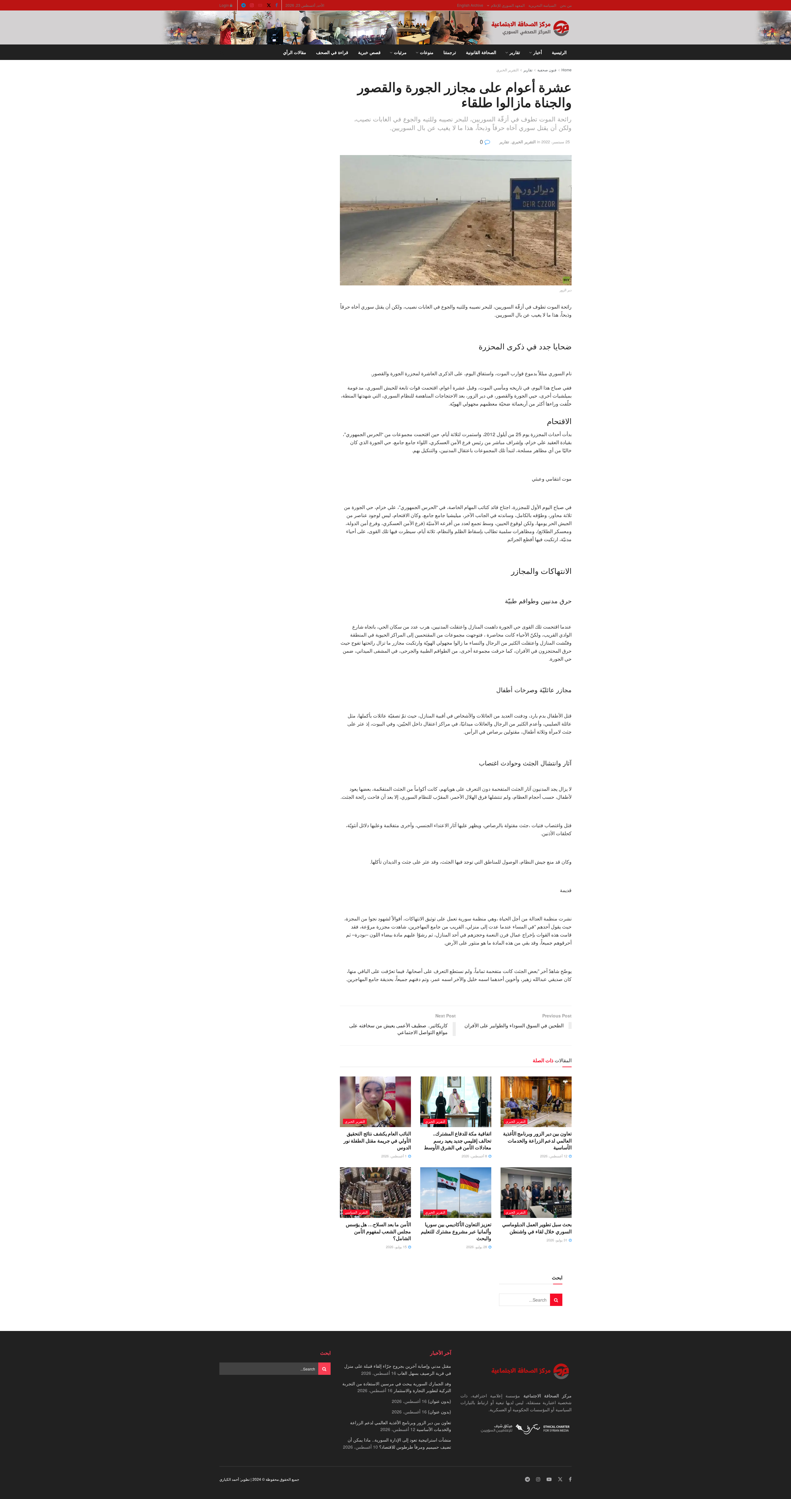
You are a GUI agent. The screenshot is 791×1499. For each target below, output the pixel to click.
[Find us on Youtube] (260, 5)
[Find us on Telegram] (243, 5)
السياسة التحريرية (542, 5)
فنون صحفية (546, 69)
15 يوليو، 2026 (397, 1246)
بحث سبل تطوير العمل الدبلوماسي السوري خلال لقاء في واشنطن (537, 1228)
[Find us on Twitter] (269, 5)
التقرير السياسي (356, 1212)
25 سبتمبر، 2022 (555, 142)
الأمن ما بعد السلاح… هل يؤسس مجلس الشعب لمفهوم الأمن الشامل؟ (378, 1231)
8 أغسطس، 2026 (475, 1155)
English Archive (470, 5)
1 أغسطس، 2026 (394, 1155)
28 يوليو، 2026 (477, 1246)
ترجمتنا (449, 52)
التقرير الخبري (507, 69)
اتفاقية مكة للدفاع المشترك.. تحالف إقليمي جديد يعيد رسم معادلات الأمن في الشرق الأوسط (457, 1140)
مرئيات (400, 52)
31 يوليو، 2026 (557, 1239)
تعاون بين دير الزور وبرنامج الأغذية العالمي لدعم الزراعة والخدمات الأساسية (537, 1140)
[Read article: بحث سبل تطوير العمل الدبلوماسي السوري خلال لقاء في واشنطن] (536, 1192)
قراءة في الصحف (332, 52)
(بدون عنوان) (439, 1401)
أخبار (537, 52)
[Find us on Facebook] (276, 5)
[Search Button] (221, 52)
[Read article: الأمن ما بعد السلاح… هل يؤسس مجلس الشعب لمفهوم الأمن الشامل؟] (375, 1192)
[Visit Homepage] (531, 28)
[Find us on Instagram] (252, 5)
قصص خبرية (369, 52)
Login (224, 5)
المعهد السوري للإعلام (508, 5)
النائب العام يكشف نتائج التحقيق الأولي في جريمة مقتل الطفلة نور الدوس (377, 1140)
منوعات (427, 52)
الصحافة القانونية (481, 52)
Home (566, 69)
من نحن (566, 5)
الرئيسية (559, 52)
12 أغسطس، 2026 (554, 1155)
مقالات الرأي (294, 52)
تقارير (515, 52)
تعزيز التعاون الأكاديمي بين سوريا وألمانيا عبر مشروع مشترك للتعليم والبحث (456, 1231)
